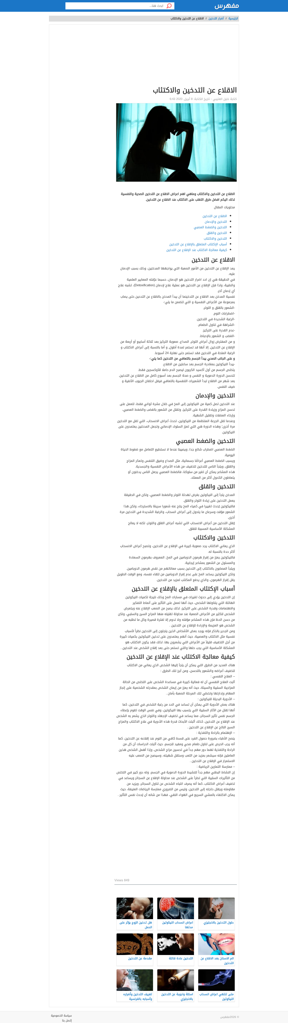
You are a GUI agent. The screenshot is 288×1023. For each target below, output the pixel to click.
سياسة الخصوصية (61, 1015)
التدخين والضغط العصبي (210, 227)
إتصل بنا (67, 1020)
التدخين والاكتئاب (215, 239)
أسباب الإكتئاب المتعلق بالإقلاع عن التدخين (198, 244)
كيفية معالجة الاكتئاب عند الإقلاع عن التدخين (196, 250)
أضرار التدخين (216, 18)
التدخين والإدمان (216, 222)
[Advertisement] (175, 56)
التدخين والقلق (217, 233)
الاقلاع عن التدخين (215, 216)
